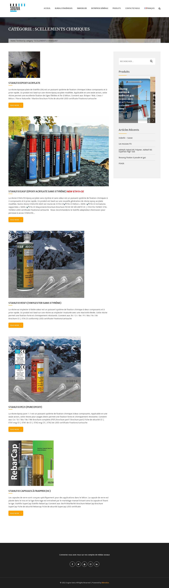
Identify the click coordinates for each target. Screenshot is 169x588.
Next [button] (153, 120)
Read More (14, 105)
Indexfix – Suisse (125, 138)
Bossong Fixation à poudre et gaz (132, 158)
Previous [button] (149, 120)
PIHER (128, 95)
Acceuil (47, 8)
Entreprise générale (99, 8)
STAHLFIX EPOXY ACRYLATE (24, 82)
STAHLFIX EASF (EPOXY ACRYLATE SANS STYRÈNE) (46, 191)
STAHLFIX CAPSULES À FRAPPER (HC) (29, 490)
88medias (105, 583)
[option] (139, 100)
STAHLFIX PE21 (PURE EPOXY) (25, 407)
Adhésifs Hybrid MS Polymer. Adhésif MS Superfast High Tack (135, 151)
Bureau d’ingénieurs (63, 8)
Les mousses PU (125, 144)
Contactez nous (132, 8)
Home (12, 41)
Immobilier (82, 8)
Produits (117, 8)
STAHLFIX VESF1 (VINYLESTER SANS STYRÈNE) (34, 302)
